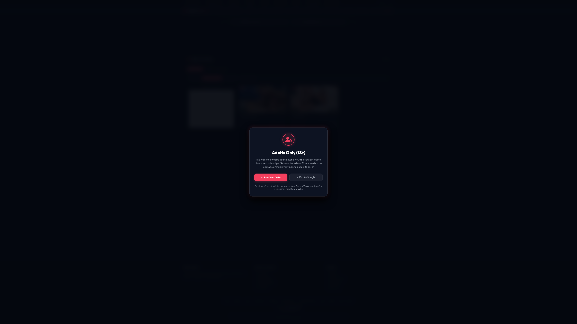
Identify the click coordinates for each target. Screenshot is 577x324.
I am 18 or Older (272, 177)
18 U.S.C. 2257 (296, 189)
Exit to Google (307, 177)
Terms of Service (303, 186)
